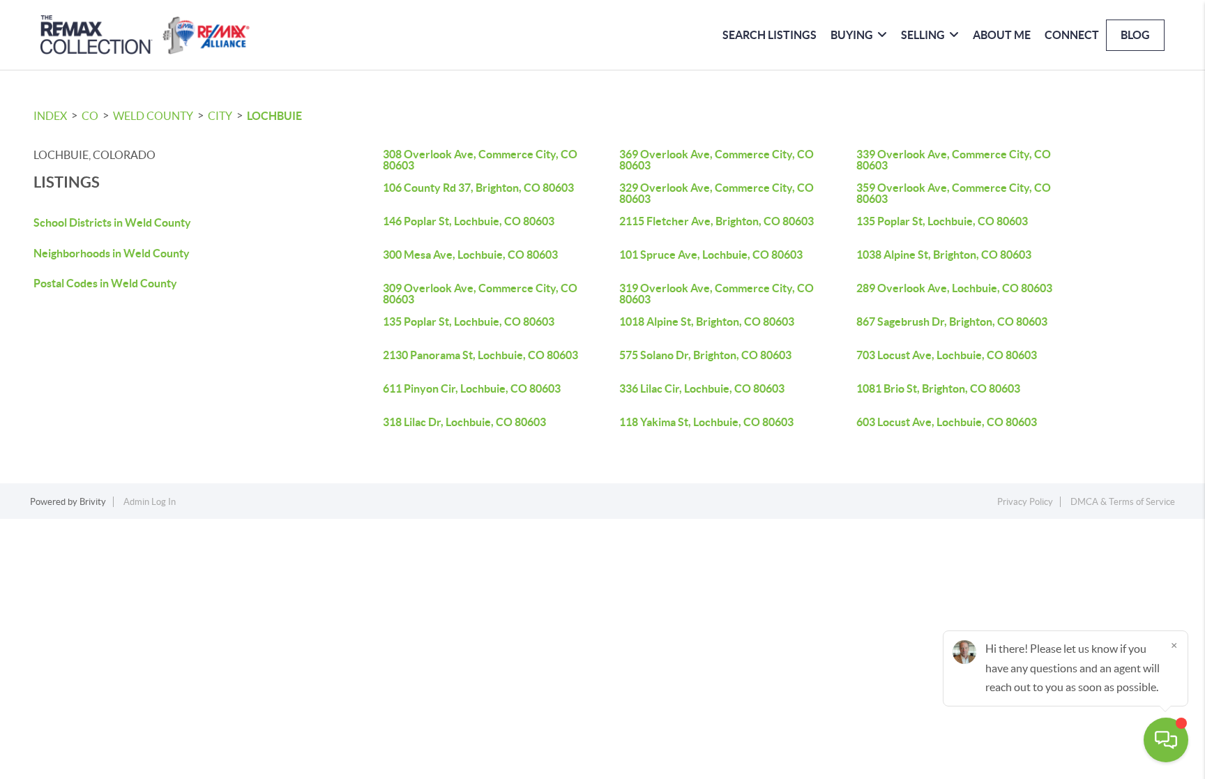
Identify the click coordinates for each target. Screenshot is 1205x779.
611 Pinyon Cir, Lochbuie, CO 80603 (472, 388)
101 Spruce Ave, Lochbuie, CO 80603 (711, 254)
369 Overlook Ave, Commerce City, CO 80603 (716, 160)
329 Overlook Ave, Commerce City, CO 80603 (716, 193)
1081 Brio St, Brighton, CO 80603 (938, 388)
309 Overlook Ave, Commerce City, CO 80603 (480, 293)
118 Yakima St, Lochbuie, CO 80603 (706, 422)
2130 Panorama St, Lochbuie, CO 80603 (480, 355)
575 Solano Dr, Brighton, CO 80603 (705, 355)
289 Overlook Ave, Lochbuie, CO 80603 (954, 288)
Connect (1072, 35)
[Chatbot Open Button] (1166, 740)
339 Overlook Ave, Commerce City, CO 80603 (953, 160)
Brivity (92, 502)
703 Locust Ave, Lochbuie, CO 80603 (946, 355)
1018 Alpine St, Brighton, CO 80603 (706, 321)
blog (1135, 35)
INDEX (50, 115)
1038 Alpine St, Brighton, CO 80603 (943, 254)
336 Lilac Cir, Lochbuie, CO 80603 (702, 388)
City (220, 115)
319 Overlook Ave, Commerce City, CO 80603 (716, 293)
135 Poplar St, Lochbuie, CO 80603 (942, 221)
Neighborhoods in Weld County (111, 253)
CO (90, 115)
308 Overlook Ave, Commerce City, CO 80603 (480, 160)
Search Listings (769, 35)
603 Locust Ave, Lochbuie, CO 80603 (946, 422)
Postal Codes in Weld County (105, 283)
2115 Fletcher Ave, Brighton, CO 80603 (716, 221)
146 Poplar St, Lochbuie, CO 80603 (468, 221)
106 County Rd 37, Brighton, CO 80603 (478, 187)
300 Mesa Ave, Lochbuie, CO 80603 (470, 254)
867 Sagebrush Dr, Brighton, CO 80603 (951, 321)
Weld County (153, 115)
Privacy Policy (1025, 502)
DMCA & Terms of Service (1122, 502)
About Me (1002, 35)
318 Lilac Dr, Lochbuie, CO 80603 (464, 422)
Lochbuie (274, 115)
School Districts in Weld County (112, 222)
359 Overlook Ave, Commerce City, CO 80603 (953, 193)
